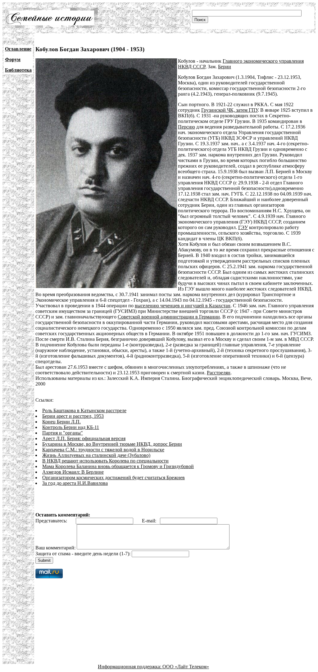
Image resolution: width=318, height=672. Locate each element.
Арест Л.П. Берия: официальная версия (83, 438)
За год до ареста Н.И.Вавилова (75, 483)
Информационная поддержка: (130, 666)
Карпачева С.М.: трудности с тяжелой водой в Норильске (103, 449)
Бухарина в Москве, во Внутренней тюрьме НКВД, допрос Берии (112, 444)
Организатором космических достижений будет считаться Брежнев (113, 477)
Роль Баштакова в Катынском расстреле (84, 410)
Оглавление (18, 49)
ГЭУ (243, 227)
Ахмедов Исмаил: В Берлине (73, 472)
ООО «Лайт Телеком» (185, 666)
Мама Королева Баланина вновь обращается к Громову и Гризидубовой (118, 466)
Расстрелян (218, 372)
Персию (186, 126)
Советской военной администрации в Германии (169, 316)
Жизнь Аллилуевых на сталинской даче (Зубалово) (96, 455)
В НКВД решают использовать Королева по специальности (105, 460)
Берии (224, 66)
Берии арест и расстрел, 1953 (73, 416)
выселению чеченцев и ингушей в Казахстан (182, 305)
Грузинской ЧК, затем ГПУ (229, 110)
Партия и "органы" (62, 432)
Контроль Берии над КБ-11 (70, 427)
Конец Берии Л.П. (61, 421)
